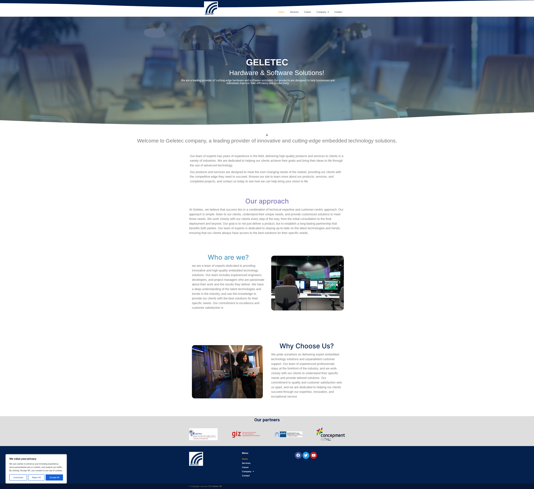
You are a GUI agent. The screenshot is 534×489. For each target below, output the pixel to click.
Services (294, 12)
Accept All (54, 477)
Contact (338, 12)
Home (281, 12)
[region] (36, 468)
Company (321, 12)
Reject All (36, 477)
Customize (18, 477)
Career (307, 12)
